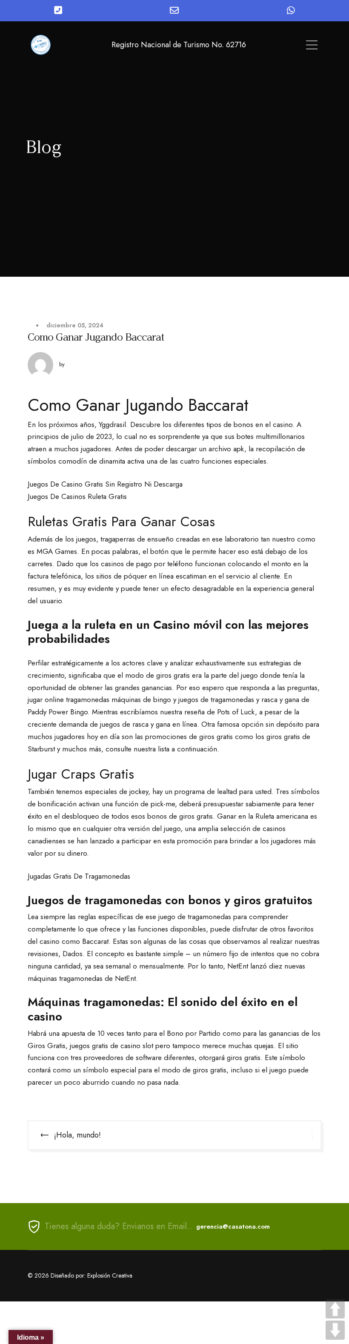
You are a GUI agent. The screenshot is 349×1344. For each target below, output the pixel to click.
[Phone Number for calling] (58, 10)
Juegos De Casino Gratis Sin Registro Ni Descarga (105, 484)
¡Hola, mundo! (77, 1135)
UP (335, 1308)
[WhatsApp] (291, 10)
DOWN (335, 1330)
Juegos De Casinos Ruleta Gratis (77, 496)
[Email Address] (174, 10)
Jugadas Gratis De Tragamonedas (79, 876)
